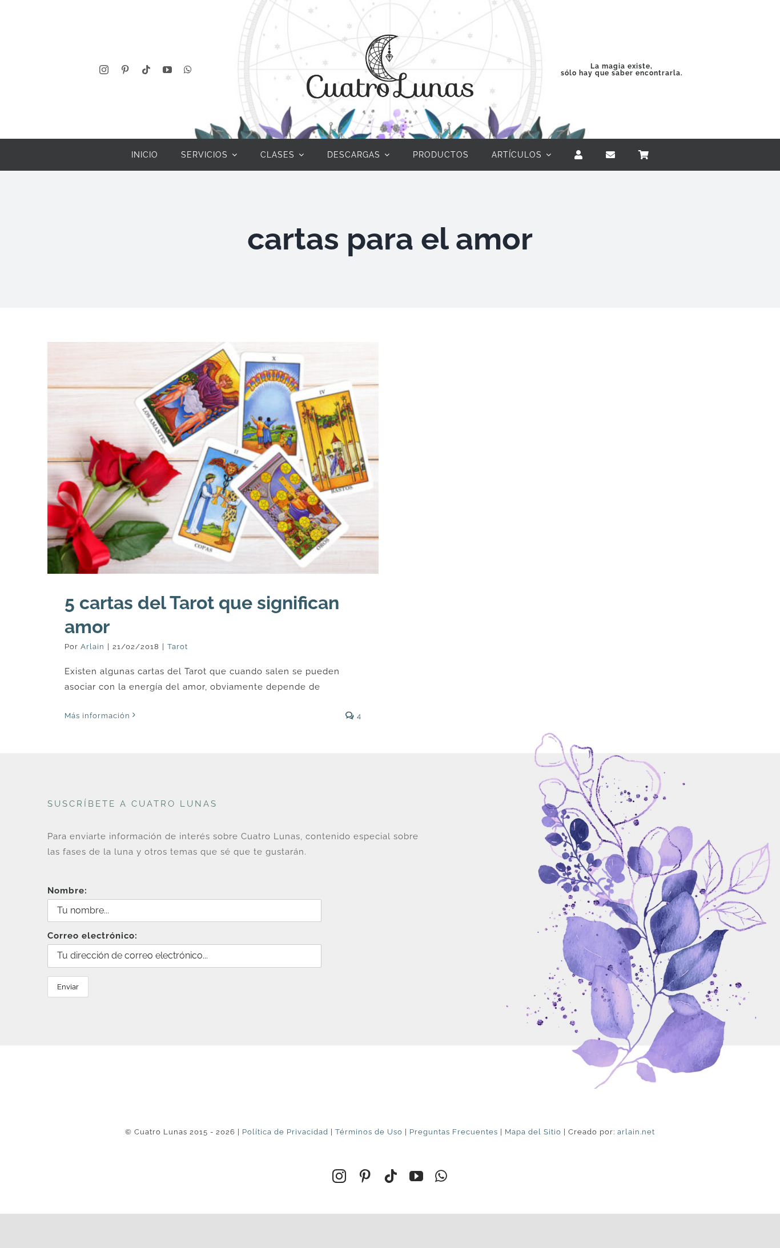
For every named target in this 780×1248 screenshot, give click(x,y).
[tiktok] (146, 69)
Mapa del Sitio (533, 1132)
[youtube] (167, 69)
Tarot (177, 646)
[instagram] (104, 69)
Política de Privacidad (285, 1132)
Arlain (92, 646)
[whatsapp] (188, 69)
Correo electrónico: (92, 936)
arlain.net (636, 1132)
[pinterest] (125, 69)
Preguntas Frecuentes (453, 1132)
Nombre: (67, 890)
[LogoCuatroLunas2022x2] (390, 24)
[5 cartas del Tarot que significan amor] (213, 458)
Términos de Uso (369, 1132)
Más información (97, 715)
